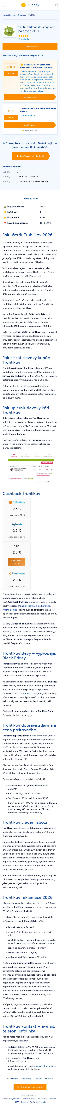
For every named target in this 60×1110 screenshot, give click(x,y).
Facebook (25, 693)
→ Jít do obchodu (30, 47)
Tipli (38, 606)
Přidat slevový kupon (32, 1087)
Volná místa (34, 1102)
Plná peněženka (26, 606)
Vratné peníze (10, 610)
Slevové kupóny (9, 15)
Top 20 (38, 1078)
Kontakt (49, 1078)
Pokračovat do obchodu (31, 156)
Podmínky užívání (29, 1099)
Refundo (45, 606)
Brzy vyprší (12, 1078)
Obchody (22, 15)
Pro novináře (42, 1099)
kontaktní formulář (43, 1066)
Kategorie (24, 1102)
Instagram (37, 693)
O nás (5, 1099)
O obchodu (24, 39)
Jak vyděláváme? (14, 1099)
